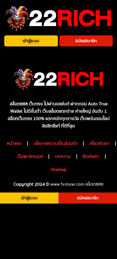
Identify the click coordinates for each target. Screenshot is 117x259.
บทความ (63, 156)
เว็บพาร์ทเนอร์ (30, 156)
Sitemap (58, 169)
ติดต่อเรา (91, 156)
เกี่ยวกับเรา (99, 143)
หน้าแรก (14, 143)
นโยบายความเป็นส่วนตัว (56, 143)
